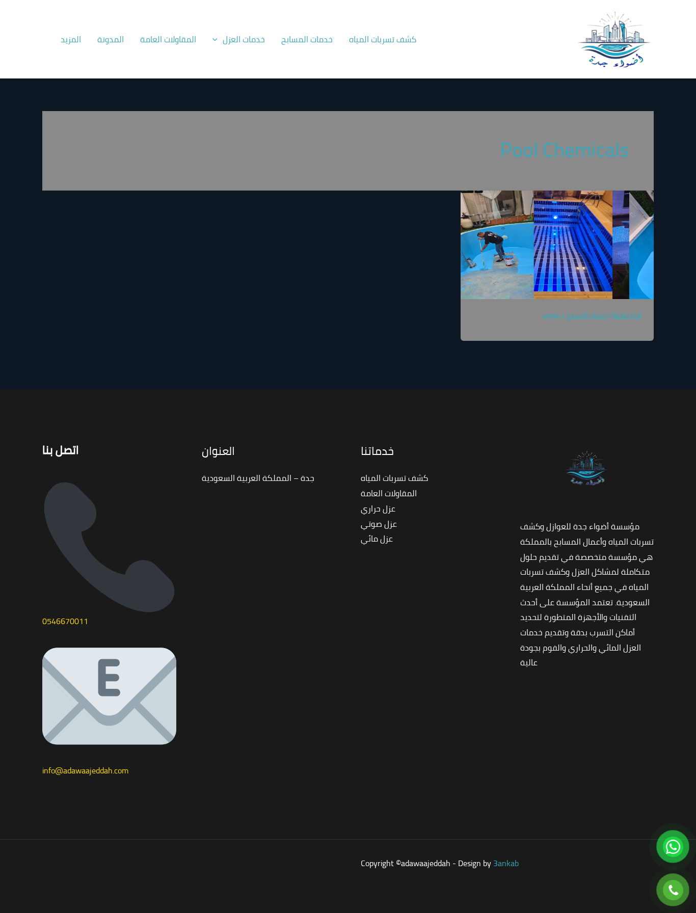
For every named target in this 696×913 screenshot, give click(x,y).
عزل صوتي (379, 523)
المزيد (71, 39)
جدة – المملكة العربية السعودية (258, 478)
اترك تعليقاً (626, 316)
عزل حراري (378, 508)
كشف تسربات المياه (382, 39)
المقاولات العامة (168, 39)
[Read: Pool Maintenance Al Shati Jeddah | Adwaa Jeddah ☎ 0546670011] (557, 243)
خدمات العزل (244, 39)
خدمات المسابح (307, 39)
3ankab (506, 863)
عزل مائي (377, 538)
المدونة (110, 39)
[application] (217, 39)
